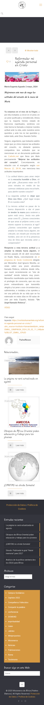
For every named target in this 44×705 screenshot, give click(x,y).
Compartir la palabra (16, 607)
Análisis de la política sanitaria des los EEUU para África (21, 561)
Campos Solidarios (16, 593)
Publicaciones (14, 650)
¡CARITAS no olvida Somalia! (19, 485)
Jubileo (11, 631)
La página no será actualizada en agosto (20, 526)
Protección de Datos (16, 505)
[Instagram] (25, 701)
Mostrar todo (32, 50)
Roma (10, 655)
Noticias (11, 645)
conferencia (13, 612)
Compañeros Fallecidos (18, 602)
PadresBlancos (25, 340)
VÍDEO (7, 307)
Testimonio (13, 659)
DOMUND (12, 617)
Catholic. (12, 156)
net (17, 156)
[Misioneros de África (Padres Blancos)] (22, 5)
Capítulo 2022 (14, 598)
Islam (10, 626)
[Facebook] (18, 701)
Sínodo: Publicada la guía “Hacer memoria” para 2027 (19, 552)
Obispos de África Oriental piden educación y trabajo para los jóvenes (21, 434)
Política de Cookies (26, 697)
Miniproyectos (14, 636)
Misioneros (13, 640)
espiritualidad (14, 621)
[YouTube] (22, 701)
